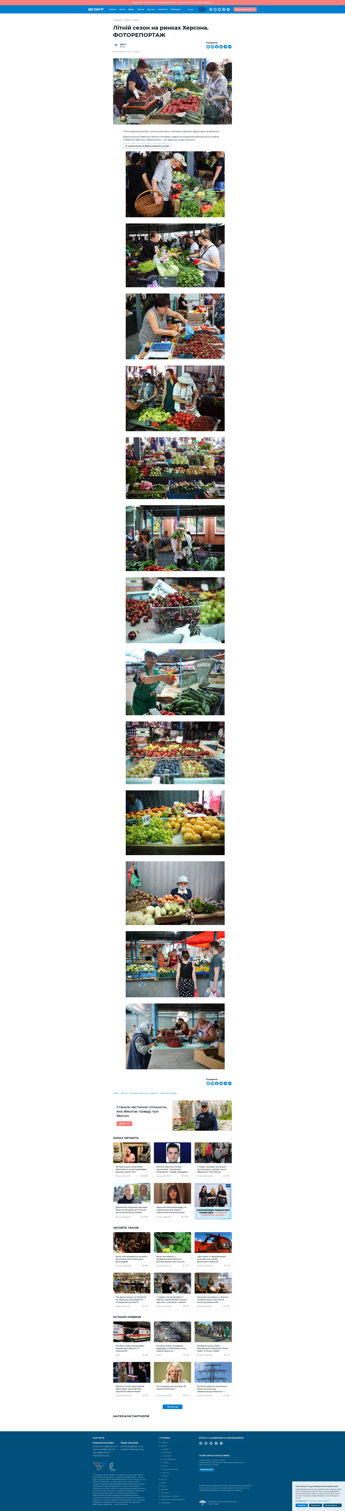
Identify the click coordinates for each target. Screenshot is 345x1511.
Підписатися (206, 1470)
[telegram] (223, 9)
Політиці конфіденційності (319, 1501)
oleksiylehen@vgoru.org (132, 1449)
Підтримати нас (243, 9)
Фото (136, 20)
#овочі (124, 1093)
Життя (165, 1476)
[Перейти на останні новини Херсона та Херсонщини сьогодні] (96, 9)
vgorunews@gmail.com (104, 1449)
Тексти (140, 9)
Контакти (162, 9)
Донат (122, 1123)
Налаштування (331, 1505)
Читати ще (172, 1407)
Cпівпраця (175, 9)
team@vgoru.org (101, 1455)
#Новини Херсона (139, 1093)
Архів (163, 1486)
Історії (165, 1449)
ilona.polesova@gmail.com (105, 1446)
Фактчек (167, 1456)
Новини (112, 9)
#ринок (154, 1093)
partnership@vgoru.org (132, 1446)
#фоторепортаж (168, 1093)
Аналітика (167, 1452)
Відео (131, 9)
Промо (166, 1473)
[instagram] (215, 9)
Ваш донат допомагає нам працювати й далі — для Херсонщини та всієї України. (172, 2)
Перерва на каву (170, 1469)
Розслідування (169, 1459)
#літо (116, 1093)
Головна (117, 20)
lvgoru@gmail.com (102, 1452)
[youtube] (219, 9)
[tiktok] (228, 9)
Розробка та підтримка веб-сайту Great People (222, 1503)
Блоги (122, 9)
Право (166, 1463)
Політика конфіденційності (172, 1499)
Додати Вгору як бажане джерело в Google (148, 146)
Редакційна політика (170, 1496)
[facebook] (210, 9)
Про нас (151, 9)
